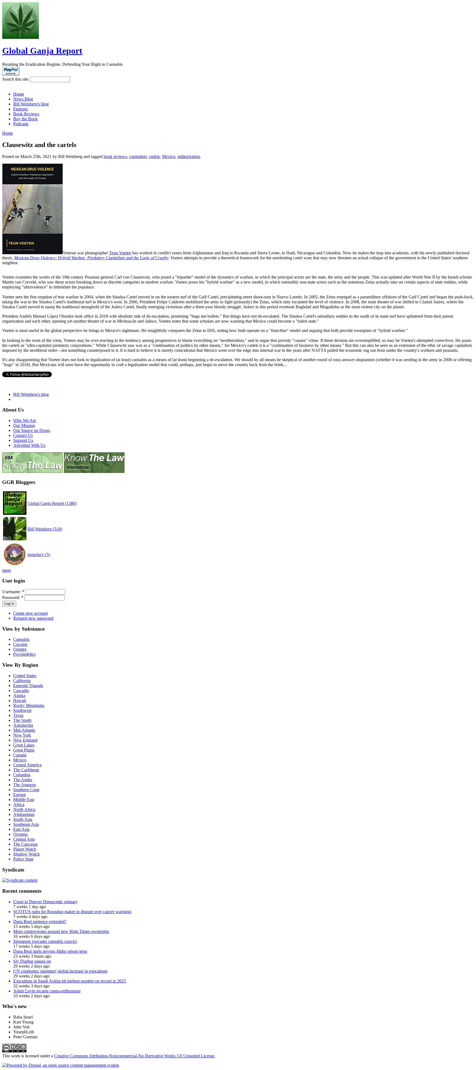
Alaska (19, 695)
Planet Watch (24, 849)
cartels (154, 156)
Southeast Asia (26, 824)
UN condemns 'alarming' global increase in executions (60, 971)
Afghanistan (23, 814)
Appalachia (23, 725)
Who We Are (24, 420)
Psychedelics (24, 654)
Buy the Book (25, 118)
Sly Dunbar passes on (32, 961)
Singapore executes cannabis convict (45, 941)
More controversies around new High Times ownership (61, 931)
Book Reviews (26, 113)
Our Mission (24, 425)
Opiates (19, 649)
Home (18, 94)
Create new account (30, 613)
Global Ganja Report (42, 51)
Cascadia (21, 690)
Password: (12, 597)
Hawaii (19, 700)
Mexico (168, 156)
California (22, 680)
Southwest (22, 710)
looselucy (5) (39, 554)
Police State (23, 859)
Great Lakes (23, 745)
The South (22, 720)
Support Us (23, 440)
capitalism (138, 156)
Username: (13, 591)
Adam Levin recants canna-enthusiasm (46, 991)
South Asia (22, 819)
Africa (18, 804)
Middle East (23, 799)
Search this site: (16, 79)
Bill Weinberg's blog (31, 104)
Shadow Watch (26, 854)
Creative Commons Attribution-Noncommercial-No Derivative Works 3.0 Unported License (134, 1055)
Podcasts (20, 123)
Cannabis (21, 639)
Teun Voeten (120, 253)
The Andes (22, 779)
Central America (27, 765)
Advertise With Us (29, 445)
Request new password (33, 618)
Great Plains (23, 750)
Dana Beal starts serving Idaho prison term (50, 951)
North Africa (24, 809)
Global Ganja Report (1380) (52, 503)
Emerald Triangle (28, 685)
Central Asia (24, 839)
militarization (188, 156)
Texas (18, 715)
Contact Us (23, 435)
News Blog (23, 99)
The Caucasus (25, 844)
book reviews (115, 156)
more (6, 570)
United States (24, 675)
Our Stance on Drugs (31, 430)
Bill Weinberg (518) (45, 529)
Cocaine (20, 644)
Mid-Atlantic (24, 730)
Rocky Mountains (28, 705)
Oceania (20, 834)
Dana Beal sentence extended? (39, 921)
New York (22, 735)
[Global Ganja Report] (20, 37)
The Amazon (24, 784)
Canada (19, 755)
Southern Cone (26, 789)
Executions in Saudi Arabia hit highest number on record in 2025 (69, 981)
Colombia (21, 774)
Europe (19, 794)
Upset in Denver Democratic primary (45, 901)
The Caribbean (26, 769)
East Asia (21, 829)
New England (25, 740)
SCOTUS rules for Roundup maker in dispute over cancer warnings (72, 911)
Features (20, 109)
